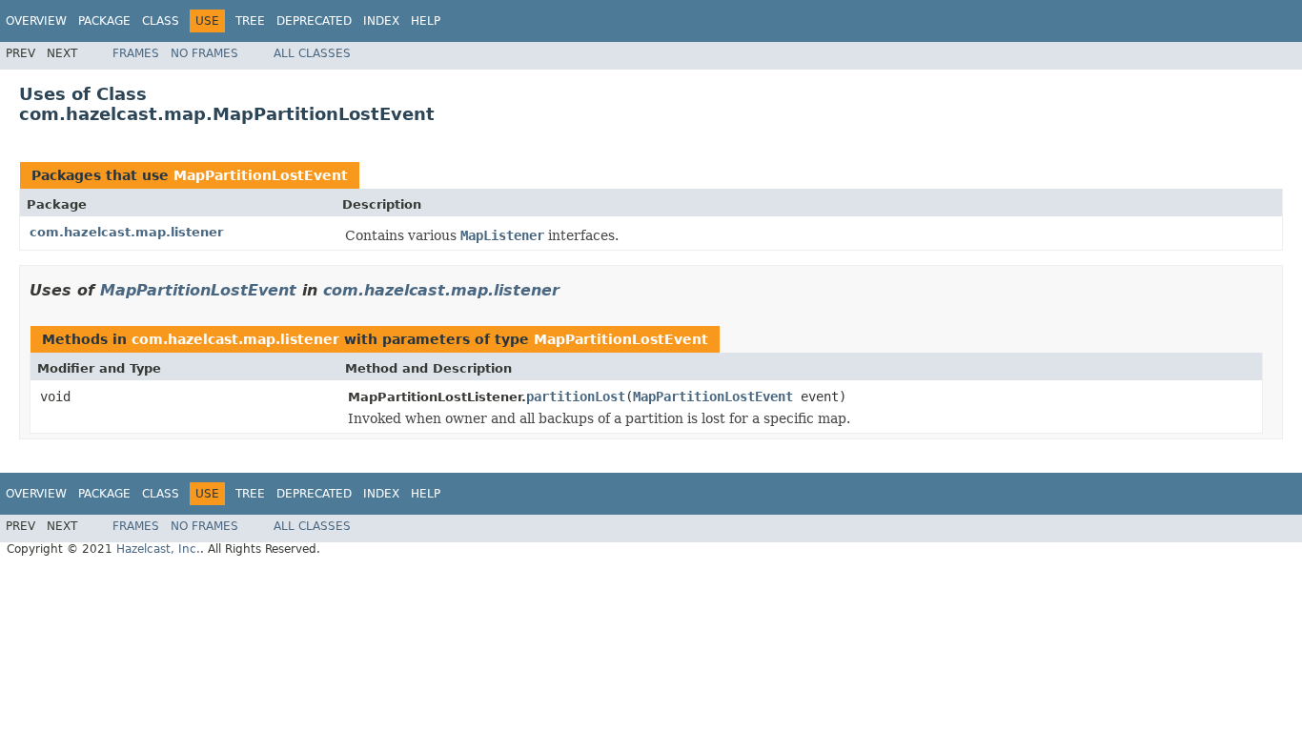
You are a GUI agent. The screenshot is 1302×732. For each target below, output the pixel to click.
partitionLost (575, 396)
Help (425, 21)
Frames (135, 53)
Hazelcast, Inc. (158, 549)
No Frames (204, 53)
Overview (36, 21)
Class (160, 21)
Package (104, 21)
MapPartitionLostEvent (260, 175)
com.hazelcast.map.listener (126, 232)
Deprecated (314, 21)
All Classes (312, 53)
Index (381, 21)
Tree (250, 21)
